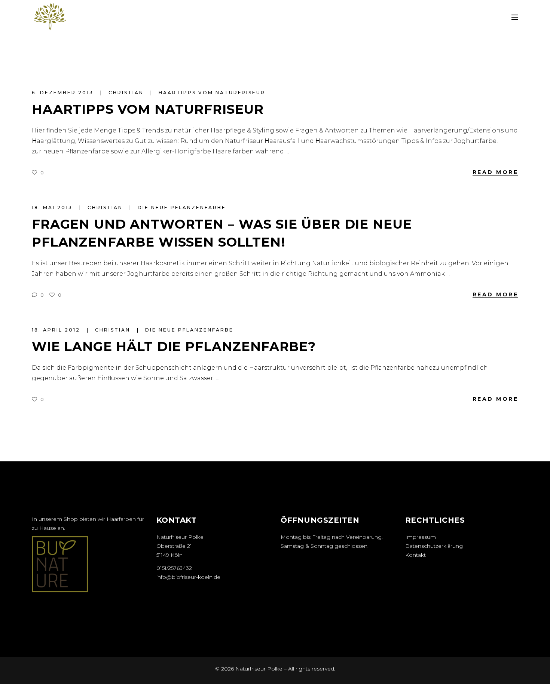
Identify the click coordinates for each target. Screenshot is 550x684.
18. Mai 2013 (53, 207)
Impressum (420, 537)
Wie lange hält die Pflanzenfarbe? (174, 346)
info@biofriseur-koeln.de (188, 577)
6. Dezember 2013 (64, 92)
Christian (127, 92)
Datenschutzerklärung (434, 546)
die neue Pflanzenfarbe (182, 207)
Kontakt (415, 555)
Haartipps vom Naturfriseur (212, 92)
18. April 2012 (57, 330)
